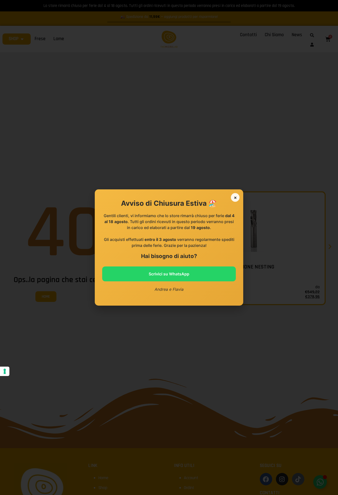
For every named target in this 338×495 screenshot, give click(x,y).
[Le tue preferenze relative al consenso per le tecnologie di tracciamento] (4, 371)
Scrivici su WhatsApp (169, 273)
